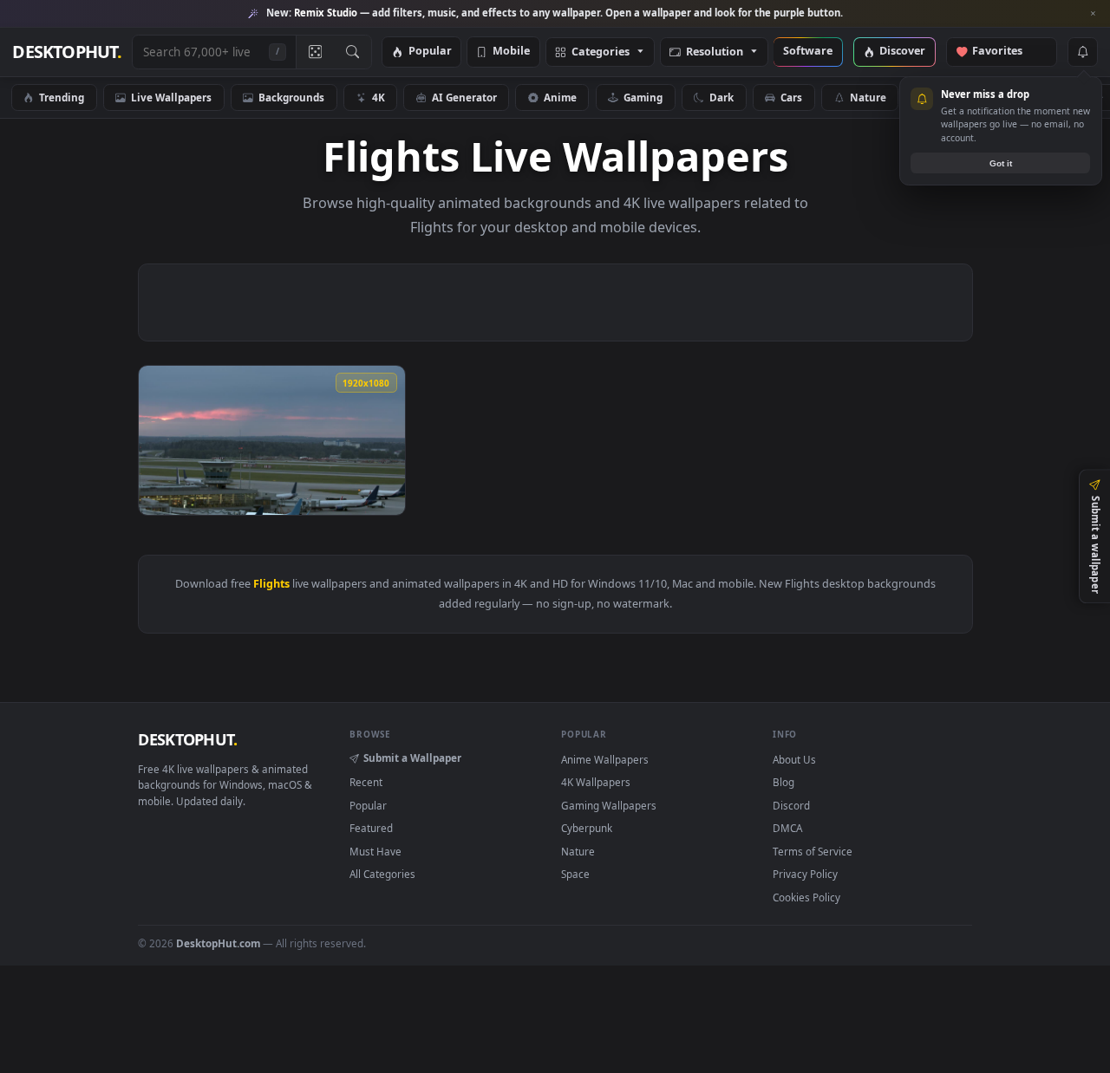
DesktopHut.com (218, 943)
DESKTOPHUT (187, 739)
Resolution (714, 52)
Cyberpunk (586, 828)
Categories (600, 52)
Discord (791, 805)
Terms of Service (812, 851)
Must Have (375, 851)
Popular (430, 51)
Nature (868, 97)
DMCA (787, 828)
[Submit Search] (352, 52)
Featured (371, 828)
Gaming (643, 97)
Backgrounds (291, 97)
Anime (560, 97)
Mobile (511, 51)
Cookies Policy (806, 897)
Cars (791, 97)
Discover (902, 51)
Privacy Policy (805, 874)
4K (378, 97)
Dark (721, 97)
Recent (365, 782)
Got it (1000, 163)
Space (575, 874)
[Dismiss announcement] (1092, 13)
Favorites (1005, 51)
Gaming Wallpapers (608, 805)
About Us (794, 759)
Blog (783, 782)
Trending (61, 97)
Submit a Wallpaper (412, 757)
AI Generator (464, 97)
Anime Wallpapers (605, 759)
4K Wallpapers (595, 782)
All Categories (382, 874)
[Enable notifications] (1082, 52)
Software (807, 51)
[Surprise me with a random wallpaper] (315, 52)
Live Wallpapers (171, 97)
